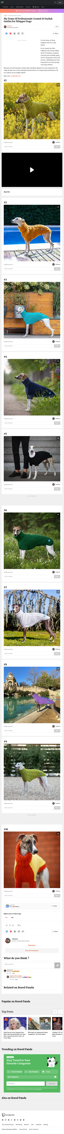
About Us (26, 1124)
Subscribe (52, 1083)
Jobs (32, 1124)
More (42, 7)
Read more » (32, 945)
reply (13, 973)
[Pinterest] (8, 1120)
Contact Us (39, 1124)
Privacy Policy (23, 1129)
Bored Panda (8, 1115)
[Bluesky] (14, 1120)
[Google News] (23, 1120)
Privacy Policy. (39, 1089)
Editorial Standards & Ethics (9, 1129)
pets (12, 917)
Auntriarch (10, 970)
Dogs (5, 15)
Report (58, 140)
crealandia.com (16, 76)
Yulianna (9, 26)
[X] (11, 1120)
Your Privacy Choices (8, 1124)
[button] (55, 1012)
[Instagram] (5, 1120)
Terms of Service (33, 1129)
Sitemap (46, 1124)
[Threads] (17, 1120)
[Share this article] (58, 85)
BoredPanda (9, 2)
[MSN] (20, 1120)
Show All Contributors (32, 950)
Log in (60, 2)
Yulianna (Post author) (16, 976)
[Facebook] (2, 1120)
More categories (13, 1077)
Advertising (19, 1124)
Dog (6, 917)
